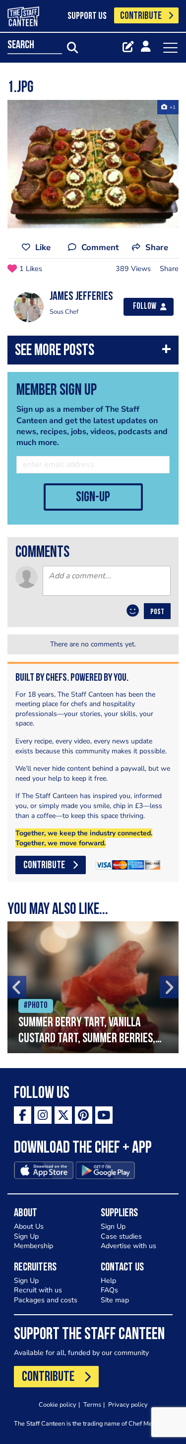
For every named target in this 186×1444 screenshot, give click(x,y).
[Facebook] (22, 1115)
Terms (92, 1404)
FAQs (109, 1290)
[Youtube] (104, 1115)
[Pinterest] (83, 1115)
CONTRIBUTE (141, 16)
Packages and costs (45, 1300)
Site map (115, 1300)
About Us (29, 1226)
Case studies (121, 1236)
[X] (63, 1115)
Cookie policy (57, 1404)
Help (108, 1280)
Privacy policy (128, 1404)
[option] (93, 164)
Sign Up (26, 1236)
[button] (93, 352)
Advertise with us (128, 1246)
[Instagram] (43, 1115)
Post (157, 612)
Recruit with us (38, 1290)
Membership (33, 1246)
